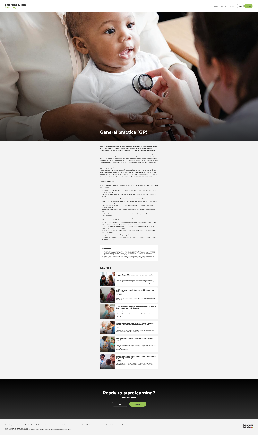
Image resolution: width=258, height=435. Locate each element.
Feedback (26, 428)
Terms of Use (20, 428)
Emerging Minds (15, 6)
